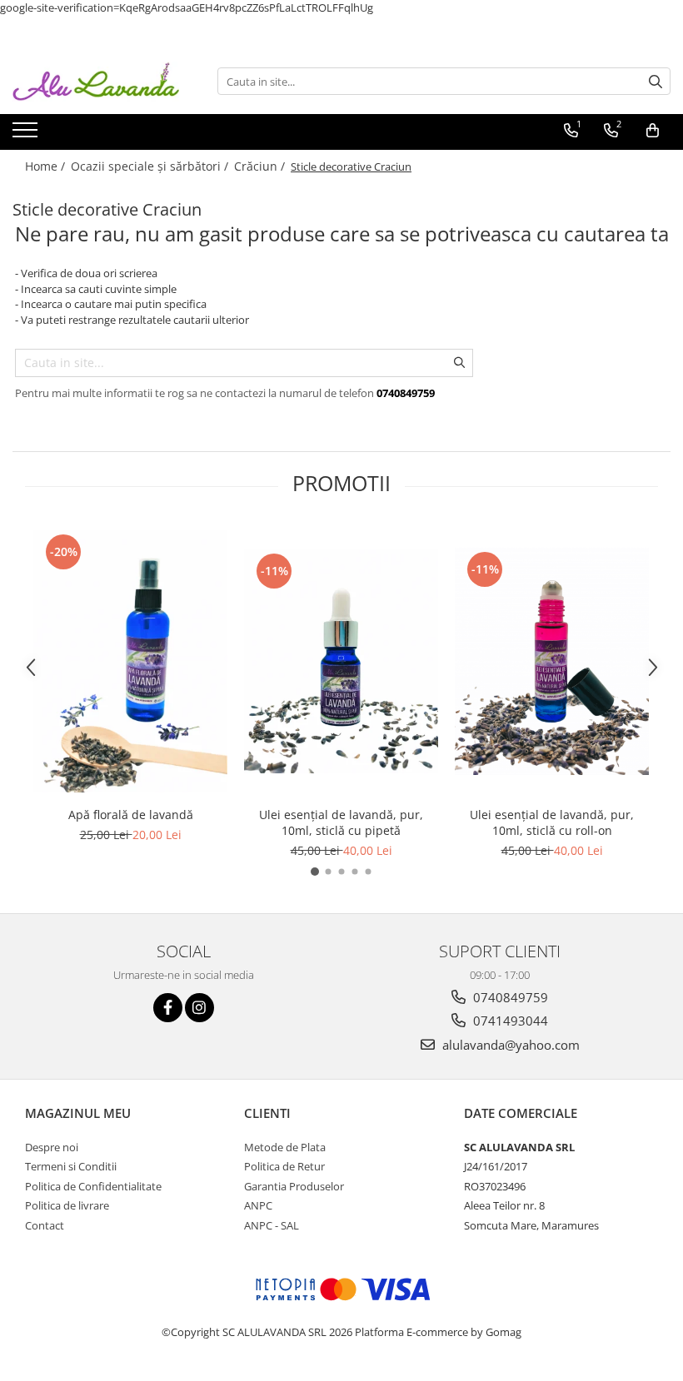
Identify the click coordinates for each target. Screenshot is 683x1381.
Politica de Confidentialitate (93, 1186)
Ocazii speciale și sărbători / (151, 166)
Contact (44, 1225)
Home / (46, 166)
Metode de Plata (285, 1147)
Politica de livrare (67, 1205)
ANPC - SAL (271, 1225)
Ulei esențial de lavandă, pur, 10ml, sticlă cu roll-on (552, 822)
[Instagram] (199, 1007)
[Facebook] (167, 1007)
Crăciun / (261, 166)
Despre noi (51, 1147)
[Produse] (27, 134)
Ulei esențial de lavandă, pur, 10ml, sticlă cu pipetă (341, 822)
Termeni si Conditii (71, 1166)
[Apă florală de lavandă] (130, 661)
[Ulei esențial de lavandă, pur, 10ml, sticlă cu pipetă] (341, 661)
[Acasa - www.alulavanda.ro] (95, 82)
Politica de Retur (284, 1166)
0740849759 (509, 997)
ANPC (258, 1205)
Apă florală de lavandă (130, 814)
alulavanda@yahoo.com (509, 1044)
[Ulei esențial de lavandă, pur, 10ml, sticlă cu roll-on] (552, 661)
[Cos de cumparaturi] (653, 130)
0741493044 (509, 1020)
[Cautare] (656, 81)
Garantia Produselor (294, 1186)
